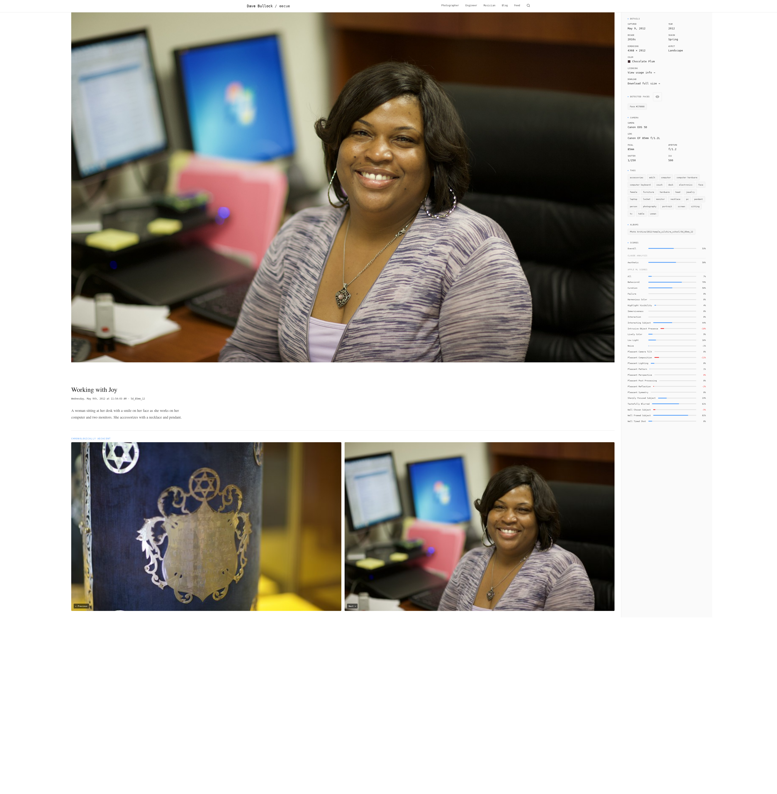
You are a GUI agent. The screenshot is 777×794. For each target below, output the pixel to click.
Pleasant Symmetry (638, 392)
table (641, 213)
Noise (631, 346)
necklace (675, 199)
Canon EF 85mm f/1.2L (644, 138)
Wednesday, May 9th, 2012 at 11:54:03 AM (98, 398)
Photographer (450, 5)
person (633, 206)
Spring (673, 39)
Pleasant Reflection (639, 386)
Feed (517, 5)
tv (631, 213)
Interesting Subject (639, 322)
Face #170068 (637, 106)
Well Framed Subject (639, 415)
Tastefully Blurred (639, 404)
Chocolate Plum (643, 61)
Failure (632, 294)
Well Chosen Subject (639, 409)
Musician (489, 5)
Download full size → (644, 83)
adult (652, 177)
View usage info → (641, 72)
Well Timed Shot (637, 421)
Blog (505, 5)
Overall (632, 248)
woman (653, 213)
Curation (632, 288)
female (633, 192)
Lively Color (635, 334)
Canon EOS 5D (637, 127)
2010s (632, 39)
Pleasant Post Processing (642, 380)
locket (646, 199)
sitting (695, 206)
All (629, 276)
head (677, 192)
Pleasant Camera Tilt (640, 351)
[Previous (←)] (125, 195)
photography (649, 206)
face (700, 184)
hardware (665, 192)
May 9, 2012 (636, 28)
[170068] (385, 156)
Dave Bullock (268, 6)
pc (687, 199)
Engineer (471, 5)
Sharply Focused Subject (642, 398)
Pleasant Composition (640, 357)
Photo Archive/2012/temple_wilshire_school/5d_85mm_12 (661, 231)
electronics (685, 184)
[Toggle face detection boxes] (657, 96)
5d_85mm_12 (138, 398)
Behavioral (634, 282)
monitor (660, 199)
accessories (636, 177)
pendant (698, 199)
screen (681, 206)
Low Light (633, 340)
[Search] (528, 6)
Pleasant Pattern (637, 369)
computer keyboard (640, 184)
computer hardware (687, 177)
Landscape (675, 50)
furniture (648, 192)
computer (666, 177)
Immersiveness (635, 311)
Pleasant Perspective (640, 375)
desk (670, 184)
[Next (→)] (560, 195)
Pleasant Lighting (638, 363)
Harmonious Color (637, 299)
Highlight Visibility (640, 305)
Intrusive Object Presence (643, 328)
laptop (633, 199)
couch (659, 184)
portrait (667, 206)
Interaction (634, 317)
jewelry (690, 192)
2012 (671, 28)
